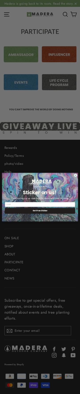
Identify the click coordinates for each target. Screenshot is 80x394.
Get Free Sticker (40, 210)
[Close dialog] (75, 175)
